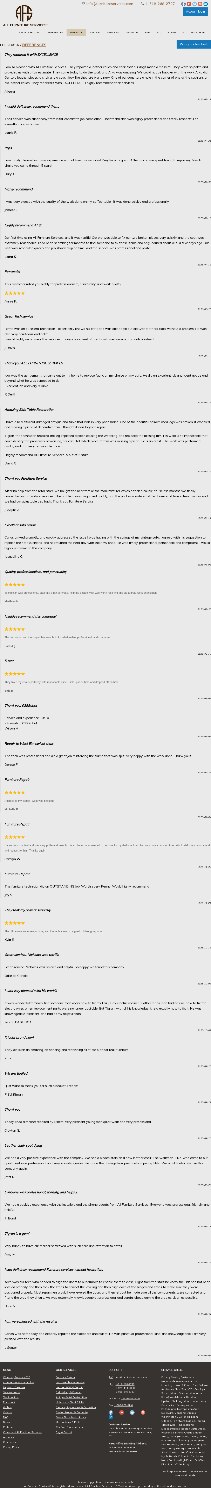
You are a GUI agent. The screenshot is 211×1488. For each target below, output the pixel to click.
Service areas (11, 1392)
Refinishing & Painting (69, 1392)
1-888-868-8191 (123, 1405)
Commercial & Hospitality (18, 1382)
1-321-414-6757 (130, 1398)
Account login (195, 11)
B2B (147, 32)
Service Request (30, 32)
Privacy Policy (11, 1446)
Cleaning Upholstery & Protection (76, 1407)
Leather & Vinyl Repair (69, 1387)
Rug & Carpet (64, 1432)
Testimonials (11, 1397)
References (55, 32)
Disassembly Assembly (70, 1382)
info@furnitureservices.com (109, 3)
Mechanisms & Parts (68, 1422)
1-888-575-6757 (125, 1391)
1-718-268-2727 (160, 3)
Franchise (198, 32)
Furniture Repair (65, 1377)
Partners (8, 1427)
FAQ (159, 32)
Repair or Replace (14, 1387)
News (6, 1422)
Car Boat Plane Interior (69, 1427)
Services (113, 32)
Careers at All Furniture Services (22, 1432)
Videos (7, 1412)
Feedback (76, 32)
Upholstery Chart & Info (70, 1402)
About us (131, 32)
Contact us (176, 32)
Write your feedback (194, 44)
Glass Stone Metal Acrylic (71, 1417)
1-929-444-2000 (125, 1387)
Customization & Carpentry (72, 1412)
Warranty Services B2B (16, 1377)
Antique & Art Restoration (71, 1397)
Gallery (95, 32)
